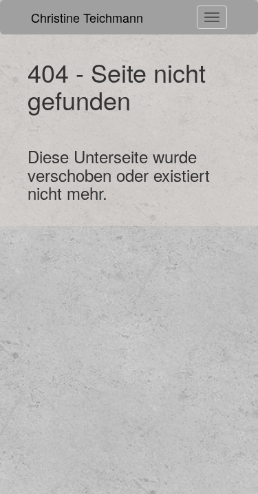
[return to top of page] (227, 442)
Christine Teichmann (87, 17)
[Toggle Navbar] (212, 17)
